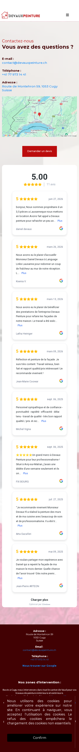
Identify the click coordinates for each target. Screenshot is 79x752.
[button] (67, 15)
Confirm (39, 738)
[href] (39, 116)
